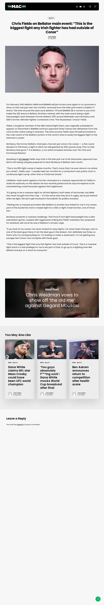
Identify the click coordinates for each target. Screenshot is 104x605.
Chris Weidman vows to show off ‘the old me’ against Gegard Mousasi (52, 298)
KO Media (24, 159)
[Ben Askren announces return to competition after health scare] (84, 369)
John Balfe (52, 37)
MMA (10, 362)
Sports (51, 18)
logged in (20, 424)
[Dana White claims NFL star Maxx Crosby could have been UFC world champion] (19, 369)
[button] (95, 6)
